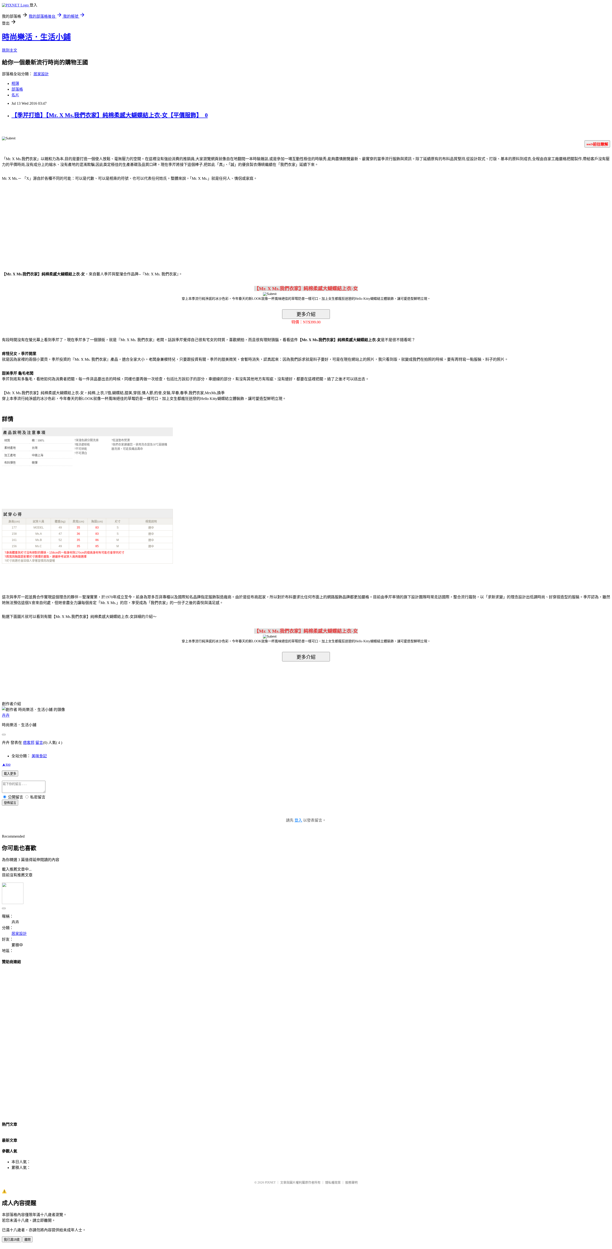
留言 (39, 743)
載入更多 (10, 773)
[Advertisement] (43, 223)
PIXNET (270, 1182)
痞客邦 (28, 743)
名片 (15, 95)
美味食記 (39, 756)
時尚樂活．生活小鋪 (36, 37)
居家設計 (41, 74)
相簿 (15, 84)
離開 (27, 1239)
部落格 (17, 89)
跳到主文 (9, 50)
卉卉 (6, 715)
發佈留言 (10, 803)
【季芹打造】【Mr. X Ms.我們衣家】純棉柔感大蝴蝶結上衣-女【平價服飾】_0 (109, 115)
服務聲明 (351, 1182)
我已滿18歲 (12, 1239)
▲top (6, 764)
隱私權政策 (333, 1182)
